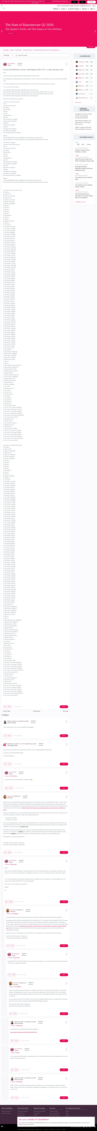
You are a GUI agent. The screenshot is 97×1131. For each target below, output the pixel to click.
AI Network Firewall (27, 50)
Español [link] (67, 1111)
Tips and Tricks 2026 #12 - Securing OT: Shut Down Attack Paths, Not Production (84, 195)
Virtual (77, 155)
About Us (58, 1129)
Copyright (46, 1129)
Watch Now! (11, 33)
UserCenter (64, 1129)
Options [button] (68, 50)
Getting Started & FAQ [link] (6, 1111)
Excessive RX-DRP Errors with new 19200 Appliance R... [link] (47, 50)
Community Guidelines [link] (6, 1113)
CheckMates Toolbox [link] (54, 1111)
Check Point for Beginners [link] (22, 1111)
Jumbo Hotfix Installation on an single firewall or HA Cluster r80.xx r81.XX (83, 122)
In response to (11, 776)
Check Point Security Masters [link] (39, 1111)
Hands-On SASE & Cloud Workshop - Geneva (82, 151)
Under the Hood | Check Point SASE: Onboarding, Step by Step (84, 160)
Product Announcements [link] (54, 1115)
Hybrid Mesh (18, 50)
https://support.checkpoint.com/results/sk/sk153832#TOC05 (23, 1032)
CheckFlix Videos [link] (21, 1115)
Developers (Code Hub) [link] (54, 1113)
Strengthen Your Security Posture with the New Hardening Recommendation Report (83, 115)
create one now (26, 1124)
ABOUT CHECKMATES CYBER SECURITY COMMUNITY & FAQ (73, 5)
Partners (84, 9)
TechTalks (36, 1115)
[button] (74, 2)
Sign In (94, 5)
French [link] (67, 1113)
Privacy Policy (48, 1)
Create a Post (91, 46)
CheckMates (5, 50)
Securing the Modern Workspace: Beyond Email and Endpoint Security (83, 168)
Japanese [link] (67, 1115)
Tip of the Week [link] (37, 1113)
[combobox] (42, 55)
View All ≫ (78, 102)
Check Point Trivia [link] (21, 1113)
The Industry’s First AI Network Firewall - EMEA (83, 186)
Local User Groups (73, 9)
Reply (64, 706)
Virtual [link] (82, 144)
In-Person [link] (89, 144)
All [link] (78, 144)
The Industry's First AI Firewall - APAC (84, 178)
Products (55, 9)
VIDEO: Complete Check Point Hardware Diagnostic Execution (83, 128)
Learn (63, 9)
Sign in (20, 1122)
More (91, 9)
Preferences (91, 2)
